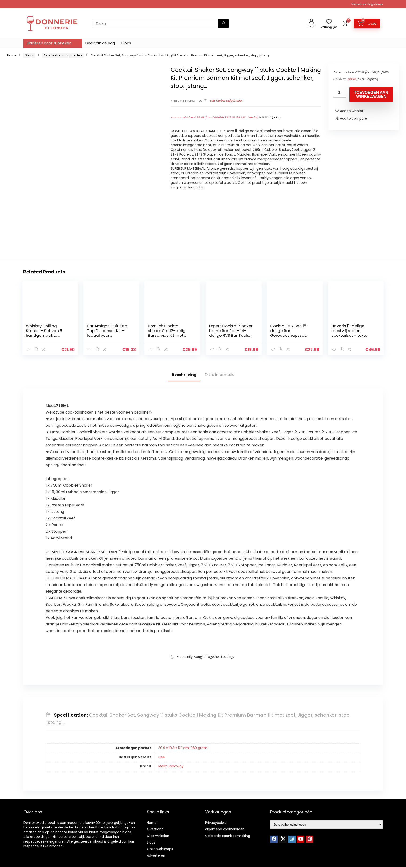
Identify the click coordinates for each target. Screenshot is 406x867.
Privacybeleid (216, 822)
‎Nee (161, 757)
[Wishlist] (329, 22)
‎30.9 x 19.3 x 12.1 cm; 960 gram (182, 748)
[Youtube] (300, 839)
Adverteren (156, 855)
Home (11, 55)
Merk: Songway (170, 766)
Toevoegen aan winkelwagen (371, 94)
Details (252, 117)
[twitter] (283, 839)
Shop (29, 55)
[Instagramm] (292, 839)
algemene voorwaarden (225, 829)
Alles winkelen (158, 835)
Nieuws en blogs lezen (367, 4)
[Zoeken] (223, 23)
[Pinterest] (309, 839)
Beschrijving (184, 374)
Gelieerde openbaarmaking (227, 835)
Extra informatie (219, 374)
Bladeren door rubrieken (48, 43)
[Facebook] (274, 839)
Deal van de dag (100, 43)
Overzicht (155, 829)
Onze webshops (160, 849)
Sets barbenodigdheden (63, 55)
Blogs (126, 43)
